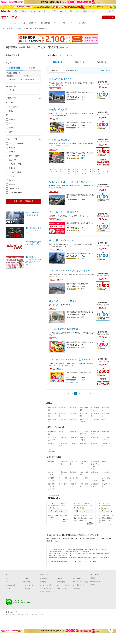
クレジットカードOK (16, 143)
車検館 (104, 461)
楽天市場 (111, 11)
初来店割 (12, 124)
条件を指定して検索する (23, 201)
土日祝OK (12, 148)
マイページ (13, 23)
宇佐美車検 (74, 472)
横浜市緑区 (95, 419)
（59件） (83, 230)
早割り (11, 132)
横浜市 (104, 419)
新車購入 (59, 578)
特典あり (12, 119)
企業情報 (92, 578)
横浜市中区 (63, 419)
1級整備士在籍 (14, 188)
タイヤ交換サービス (79, 585)
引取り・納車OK (15, 156)
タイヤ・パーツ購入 (63, 585)
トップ (4, 23)
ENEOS (51, 461)
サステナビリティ (37, 615)
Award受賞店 (13, 107)
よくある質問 (83, 23)
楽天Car (5, 28)
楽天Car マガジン (45, 588)
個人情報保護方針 (95, 581)
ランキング (71, 23)
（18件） (83, 259)
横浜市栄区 (74, 413)
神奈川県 (19, 28)
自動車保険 (76, 588)
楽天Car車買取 (77, 578)
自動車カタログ (61, 588)
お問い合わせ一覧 (22, 615)
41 (87, 394)
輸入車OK (12, 160)
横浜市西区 (74, 419)
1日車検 (11, 176)
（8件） (82, 347)
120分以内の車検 (15, 172)
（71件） (83, 380)
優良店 (11, 111)
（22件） (83, 128)
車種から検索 (105, 70)
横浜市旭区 (63, 407)
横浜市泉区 (74, 407)
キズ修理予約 (61, 582)
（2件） (82, 99)
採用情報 (92, 584)
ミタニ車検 (106, 472)
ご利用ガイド (33, 23)
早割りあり (106, 431)
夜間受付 (12, 180)
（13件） (83, 289)
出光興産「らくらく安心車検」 (52, 486)
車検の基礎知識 (45, 23)
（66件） (83, 158)
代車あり (12, 152)
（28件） (83, 317)
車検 (12, 28)
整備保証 (12, 184)
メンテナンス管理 (45, 585)
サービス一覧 (10, 615)
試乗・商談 (43, 578)
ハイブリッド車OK (15, 164)
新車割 (11, 128)
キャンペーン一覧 (59, 23)
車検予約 (43, 582)
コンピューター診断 (16, 192)
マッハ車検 (84, 478)
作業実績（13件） (72, 382)
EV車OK (12, 168)
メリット (22, 23)
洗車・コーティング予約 (80, 582)
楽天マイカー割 (45, 592)
